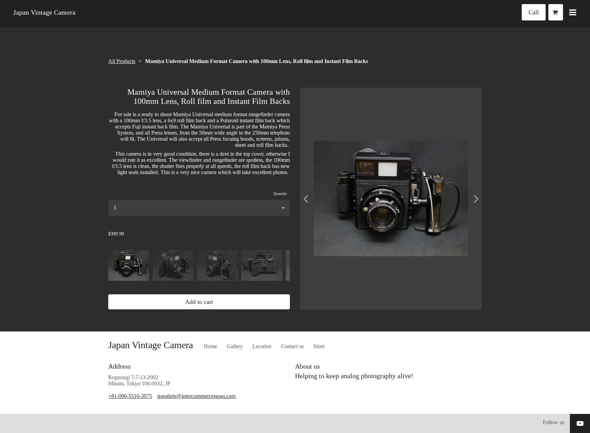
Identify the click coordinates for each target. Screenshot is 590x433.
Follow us (553, 422)
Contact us (292, 346)
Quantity (280, 193)
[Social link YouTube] (580, 423)
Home (210, 346)
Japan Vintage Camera (44, 12)
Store (319, 346)
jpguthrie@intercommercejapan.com (196, 396)
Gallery (235, 346)
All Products (121, 61)
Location (261, 346)
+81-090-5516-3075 (130, 396)
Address (119, 366)
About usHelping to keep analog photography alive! (355, 371)
